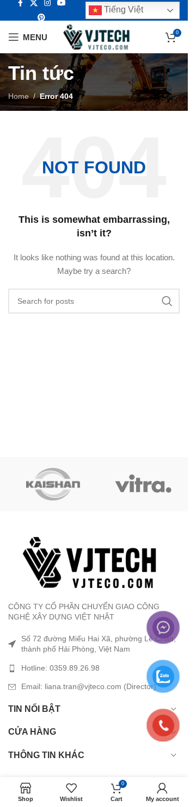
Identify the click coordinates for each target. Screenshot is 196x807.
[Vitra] (143, 484)
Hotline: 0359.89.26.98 (60, 668)
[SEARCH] (167, 301)
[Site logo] (97, 36)
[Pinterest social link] (41, 17)
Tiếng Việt (122, 9)
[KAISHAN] (53, 484)
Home (18, 96)
